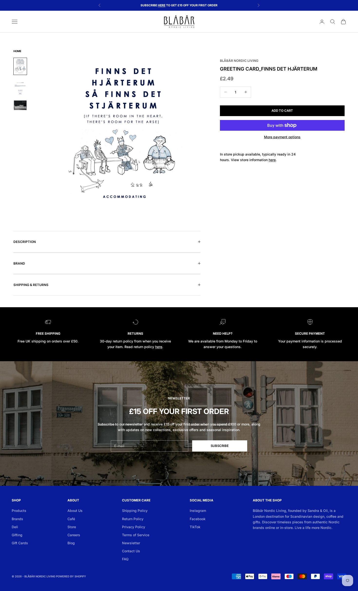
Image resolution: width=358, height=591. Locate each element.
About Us (75, 510)
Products (19, 510)
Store (71, 527)
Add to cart (282, 110)
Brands (17, 519)
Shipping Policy (135, 510)
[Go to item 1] (20, 66)
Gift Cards (20, 543)
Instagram (198, 510)
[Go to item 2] (20, 87)
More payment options (282, 137)
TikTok (195, 527)
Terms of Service (135, 535)
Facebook (198, 519)
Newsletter (131, 543)
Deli (15, 527)
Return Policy (132, 519)
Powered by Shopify (71, 576)
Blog (71, 543)
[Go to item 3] (20, 105)
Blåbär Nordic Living (239, 61)
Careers (73, 535)
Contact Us (131, 551)
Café (71, 519)
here (158, 347)
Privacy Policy (133, 527)
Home (17, 51)
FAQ (125, 559)
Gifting (17, 535)
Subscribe (220, 446)
